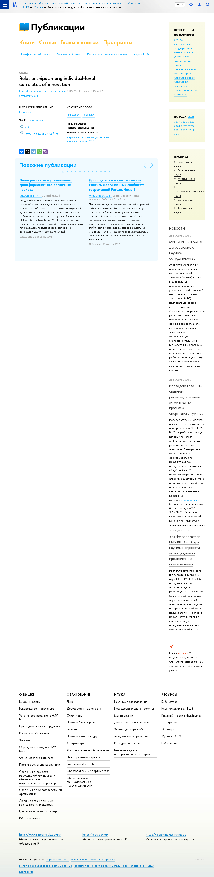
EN (182, 4)
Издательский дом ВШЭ (177, 708)
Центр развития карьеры (84, 757)
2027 (177, 122)
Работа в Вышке (29, 818)
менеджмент (182, 86)
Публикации (58, 26)
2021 (177, 130)
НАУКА (120, 695)
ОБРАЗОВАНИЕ (79, 695)
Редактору (199, 858)
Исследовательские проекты (134, 708)
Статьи (47, 42)
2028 (191, 116)
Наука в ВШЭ (141, 54)
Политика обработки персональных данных (45, 865)
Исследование (190, 500)
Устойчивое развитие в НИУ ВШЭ (38, 717)
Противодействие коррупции (39, 764)
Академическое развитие (131, 736)
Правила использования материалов (107, 54)
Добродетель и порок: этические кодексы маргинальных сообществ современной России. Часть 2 (116, 185)
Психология (26, 112)
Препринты (117, 42)
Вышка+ (72, 729)
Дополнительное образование (88, 750)
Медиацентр (169, 729)
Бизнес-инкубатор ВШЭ (83, 764)
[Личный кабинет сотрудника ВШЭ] (199, 4)
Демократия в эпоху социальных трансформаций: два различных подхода (46, 185)
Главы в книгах (79, 42)
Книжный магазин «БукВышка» (181, 715)
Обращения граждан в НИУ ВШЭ (37, 749)
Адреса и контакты (57, 859)
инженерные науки (185, 69)
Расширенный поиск (68, 54)
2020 (184, 130)
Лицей (71, 702)
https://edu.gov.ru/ (95, 834)
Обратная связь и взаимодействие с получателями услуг (80, 781)
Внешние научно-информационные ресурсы (132, 752)
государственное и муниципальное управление (186, 52)
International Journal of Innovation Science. (43, 91)
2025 (191, 122)
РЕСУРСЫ (169, 695)
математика (181, 82)
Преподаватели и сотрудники (39, 726)
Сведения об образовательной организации (40, 792)
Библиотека (169, 702)
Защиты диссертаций (128, 729)
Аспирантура (75, 743)
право (178, 90)
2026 (184, 122)
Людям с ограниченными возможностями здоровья (36, 802)
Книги (27, 42)
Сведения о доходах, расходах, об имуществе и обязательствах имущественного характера (38, 777)
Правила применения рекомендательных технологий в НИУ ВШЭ (114, 865)
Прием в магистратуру (82, 736)
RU (177, 4)
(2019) (88, 139)
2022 (191, 126)
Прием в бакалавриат (81, 722)
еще (176, 134)
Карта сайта (26, 871)
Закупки (24, 740)
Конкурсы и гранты (127, 743)
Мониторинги (123, 715)
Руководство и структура (36, 708)
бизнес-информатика (182, 42)
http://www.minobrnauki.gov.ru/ (40, 834)
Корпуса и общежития (34, 733)
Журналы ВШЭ (171, 736)
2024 (177, 126)
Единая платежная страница (38, 811)
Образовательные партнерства (88, 771)
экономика (180, 94)
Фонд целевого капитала (36, 758)
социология (190, 90)
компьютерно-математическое (184, 75)
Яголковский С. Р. (29, 96)
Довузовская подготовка (84, 708)
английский (36, 120)
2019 (191, 130)
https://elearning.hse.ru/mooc (166, 834)
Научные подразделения (130, 702)
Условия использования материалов (93, 859)
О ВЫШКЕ (27, 695)
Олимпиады (74, 715)
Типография (169, 722)
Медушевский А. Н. (31, 195)
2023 (184, 126)
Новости (177, 228)
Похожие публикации (48, 165)
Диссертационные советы (132, 722)
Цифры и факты (29, 702)
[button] (63, 172)
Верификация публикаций (35, 54)
